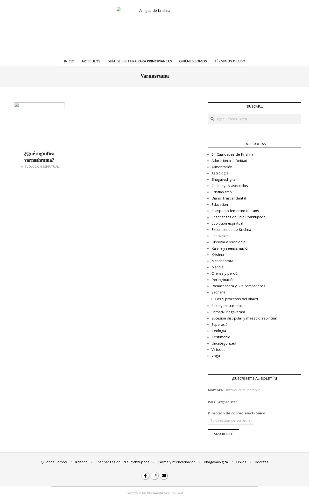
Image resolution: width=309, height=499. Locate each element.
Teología (218, 330)
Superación (220, 324)
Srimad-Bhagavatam (228, 311)
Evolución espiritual (42, 166)
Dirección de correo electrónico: (237, 413)
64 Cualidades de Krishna (232, 154)
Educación (219, 204)
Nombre (215, 389)
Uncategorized (223, 343)
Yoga (215, 355)
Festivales (219, 235)
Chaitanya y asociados (229, 185)
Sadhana (218, 292)
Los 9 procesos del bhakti (236, 298)
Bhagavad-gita (223, 179)
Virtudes (218, 349)
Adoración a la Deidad (229, 160)
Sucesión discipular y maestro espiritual (244, 318)
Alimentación (221, 166)
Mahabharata (222, 260)
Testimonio (220, 336)
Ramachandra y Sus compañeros (238, 285)
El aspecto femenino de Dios (235, 210)
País (211, 401)
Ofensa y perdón (225, 273)
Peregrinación (222, 279)
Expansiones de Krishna (231, 229)
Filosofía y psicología (228, 242)
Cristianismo (221, 191)
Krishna (217, 254)
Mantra (217, 267)
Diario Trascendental (228, 198)
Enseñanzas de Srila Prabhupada (238, 216)
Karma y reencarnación (230, 248)
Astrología (219, 173)
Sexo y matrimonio (226, 305)
